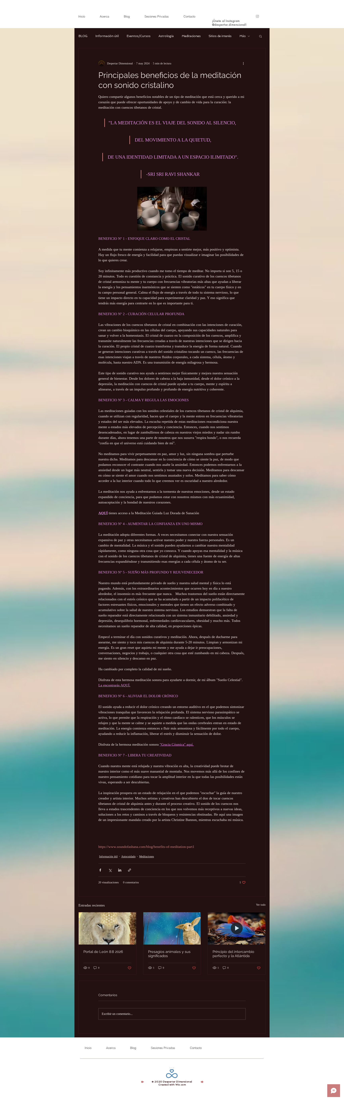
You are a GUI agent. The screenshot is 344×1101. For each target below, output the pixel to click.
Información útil (107, 36)
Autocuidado (128, 856)
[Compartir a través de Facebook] (100, 870)
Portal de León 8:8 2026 (103, 952)
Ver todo (261, 904)
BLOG (82, 36)
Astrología (166, 36)
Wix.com (180, 1084)
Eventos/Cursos (138, 36)
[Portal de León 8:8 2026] (107, 928)
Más (242, 36)
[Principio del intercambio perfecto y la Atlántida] (236, 928)
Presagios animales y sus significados (169, 954)
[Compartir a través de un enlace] (129, 870)
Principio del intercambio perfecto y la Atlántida (233, 954)
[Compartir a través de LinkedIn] (120, 870)
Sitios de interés (220, 36)
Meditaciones (191, 36)
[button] (260, 36)
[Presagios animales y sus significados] (172, 928)
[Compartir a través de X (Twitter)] (110, 870)
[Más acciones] (243, 63)
